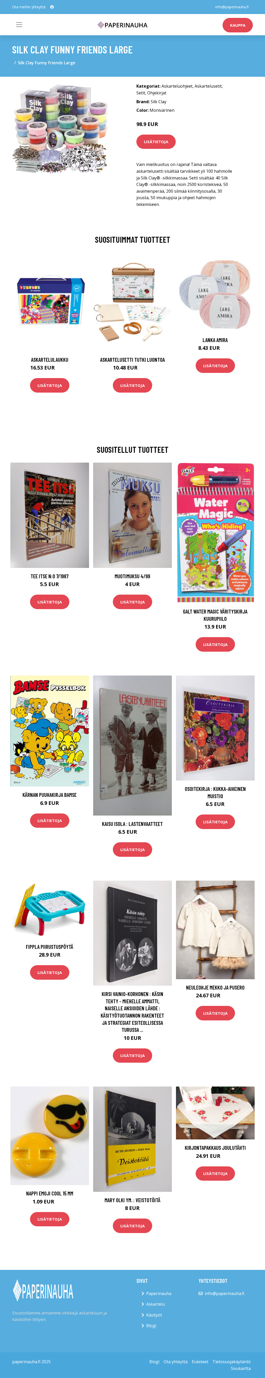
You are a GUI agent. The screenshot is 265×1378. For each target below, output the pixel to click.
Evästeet (200, 1362)
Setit (140, 93)
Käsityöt (154, 1315)
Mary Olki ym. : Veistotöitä (132, 1200)
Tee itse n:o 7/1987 (50, 576)
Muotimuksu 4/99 (132, 576)
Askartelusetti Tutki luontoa (132, 359)
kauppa (237, 25)
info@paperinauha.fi (232, 6)
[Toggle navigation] (19, 25)
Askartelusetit (208, 86)
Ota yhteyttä (176, 1362)
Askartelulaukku (49, 359)
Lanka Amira (215, 340)
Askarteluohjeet (177, 86)
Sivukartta (241, 1368)
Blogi (151, 1325)
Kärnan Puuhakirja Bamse (50, 794)
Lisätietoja (156, 141)
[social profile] (52, 7)
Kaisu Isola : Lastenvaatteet (132, 823)
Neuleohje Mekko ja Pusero (215, 987)
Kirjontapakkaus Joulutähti (215, 1147)
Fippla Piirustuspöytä (49, 946)
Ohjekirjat (156, 93)
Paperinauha (158, 1293)
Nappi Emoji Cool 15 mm (49, 1193)
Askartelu (155, 1304)
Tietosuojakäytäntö (231, 1362)
